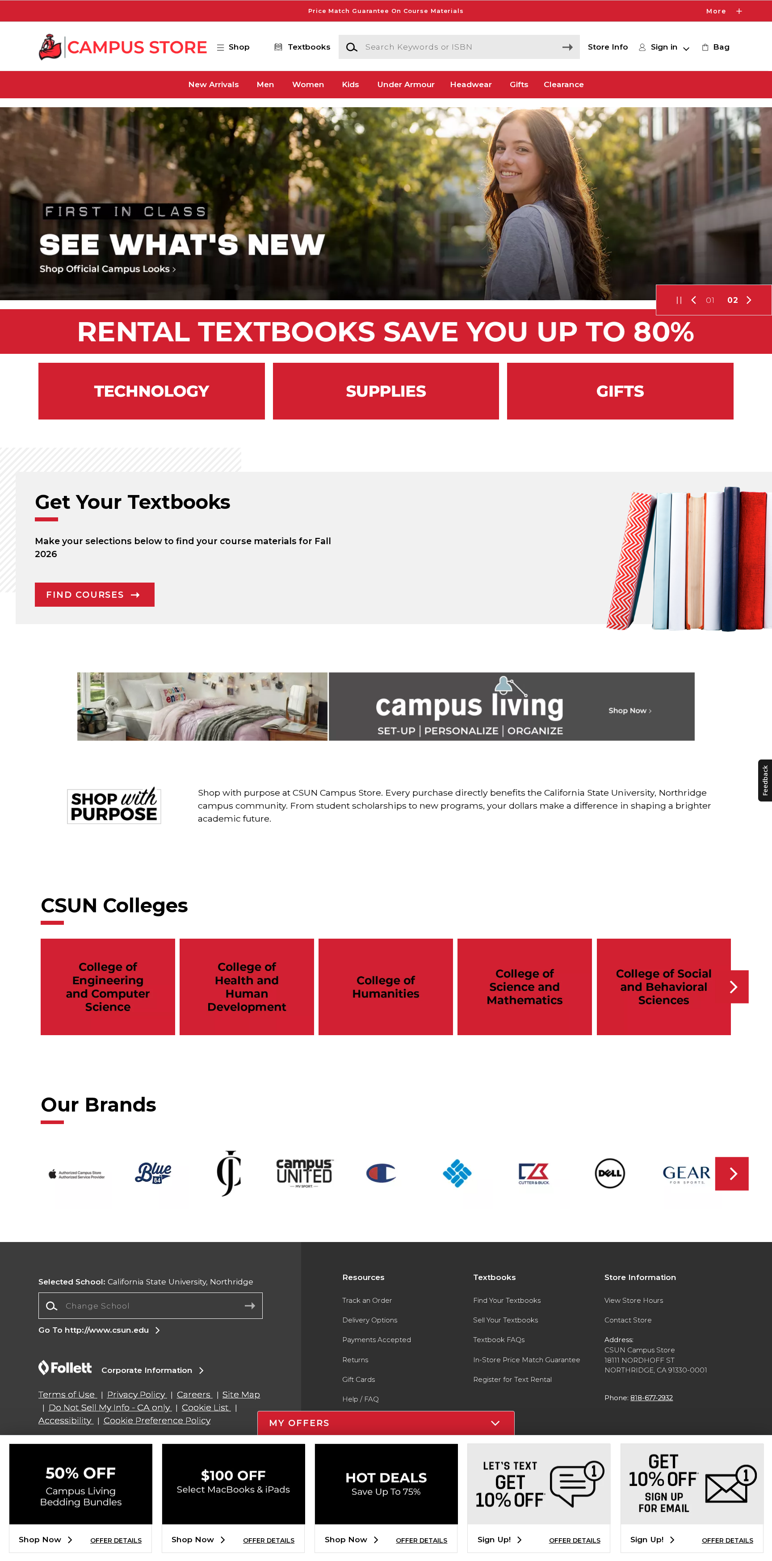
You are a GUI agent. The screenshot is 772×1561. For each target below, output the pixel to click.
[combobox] (150, 1305)
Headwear (471, 84)
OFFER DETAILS (116, 1540)
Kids (350, 84)
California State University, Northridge (145, 1281)
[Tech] (151, 391)
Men (265, 84)
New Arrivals (213, 84)
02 (732, 300)
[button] (386, 10)
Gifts (519, 84)
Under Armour (406, 84)
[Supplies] (386, 391)
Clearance (564, 84)
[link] (714, 47)
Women (308, 84)
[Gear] (620, 391)
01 (710, 300)
